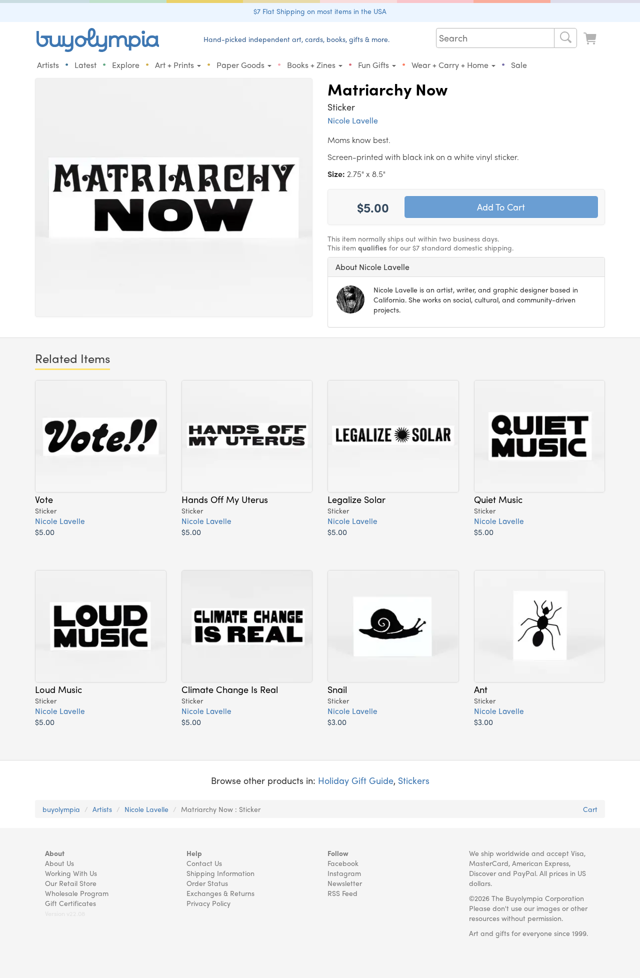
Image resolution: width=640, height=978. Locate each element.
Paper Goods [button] (241, 64)
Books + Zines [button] (312, 64)
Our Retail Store (70, 883)
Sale (519, 64)
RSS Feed (343, 893)
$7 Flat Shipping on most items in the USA (320, 11)
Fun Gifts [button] (374, 64)
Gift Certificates (70, 903)
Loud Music (58, 689)
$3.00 (337, 722)
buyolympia (61, 809)
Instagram (344, 873)
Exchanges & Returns (220, 893)
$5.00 (44, 532)
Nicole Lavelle (353, 120)
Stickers (414, 780)
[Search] (565, 38)
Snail (337, 689)
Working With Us (71, 873)
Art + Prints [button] (175, 64)
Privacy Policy (208, 903)
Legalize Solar (357, 499)
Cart (590, 809)
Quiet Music (498, 499)
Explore (126, 64)
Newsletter (345, 883)
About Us (59, 863)
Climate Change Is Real (230, 689)
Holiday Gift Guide (356, 780)
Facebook (343, 863)
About (54, 853)
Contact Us (204, 863)
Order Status (207, 883)
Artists (48, 64)
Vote (44, 499)
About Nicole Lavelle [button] (373, 266)
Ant (481, 689)
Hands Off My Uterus (225, 499)
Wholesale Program (76, 893)
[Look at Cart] (591, 39)
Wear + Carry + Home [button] (451, 64)
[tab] (466, 267)
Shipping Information (220, 873)
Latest (85, 64)
